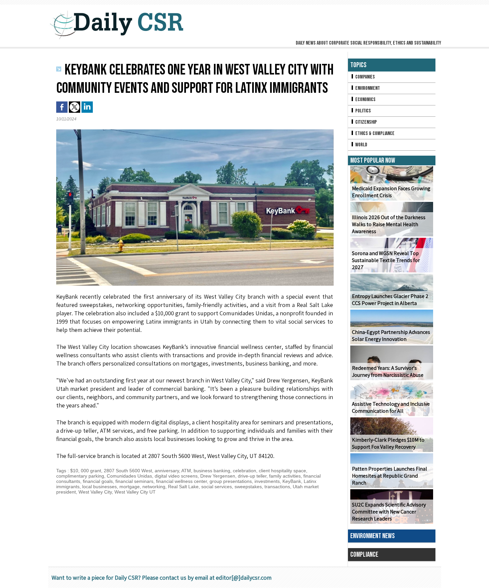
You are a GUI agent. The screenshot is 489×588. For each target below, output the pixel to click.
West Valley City (95, 492)
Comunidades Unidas (129, 476)
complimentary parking (80, 476)
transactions (277, 486)
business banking (212, 470)
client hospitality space (282, 470)
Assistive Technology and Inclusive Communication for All (391, 407)
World (360, 145)
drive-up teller (252, 476)
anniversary (167, 470)
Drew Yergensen (217, 476)
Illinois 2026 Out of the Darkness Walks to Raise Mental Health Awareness (388, 224)
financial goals (98, 481)
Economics (365, 99)
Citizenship (365, 122)
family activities (285, 476)
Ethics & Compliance (374, 133)
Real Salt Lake (183, 486)
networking (153, 486)
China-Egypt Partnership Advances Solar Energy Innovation (391, 336)
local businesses (99, 486)
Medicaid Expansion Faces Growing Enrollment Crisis (391, 192)
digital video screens (176, 476)
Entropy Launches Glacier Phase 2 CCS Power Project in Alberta (390, 300)
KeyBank (291, 481)
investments (267, 481)
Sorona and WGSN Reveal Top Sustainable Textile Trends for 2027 (386, 260)
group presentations (231, 481)
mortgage (129, 486)
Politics (362, 111)
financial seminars (134, 481)
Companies (364, 77)
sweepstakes (248, 486)
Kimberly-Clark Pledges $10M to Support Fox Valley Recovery (388, 443)
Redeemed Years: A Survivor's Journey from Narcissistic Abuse (387, 371)
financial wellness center (181, 481)
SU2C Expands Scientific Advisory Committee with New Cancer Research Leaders (389, 511)
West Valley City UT (135, 492)
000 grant (91, 470)
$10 (74, 470)
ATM (186, 470)
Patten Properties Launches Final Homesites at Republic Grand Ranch (389, 475)
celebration (244, 470)
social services (216, 486)
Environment (367, 88)
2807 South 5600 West (128, 470)
